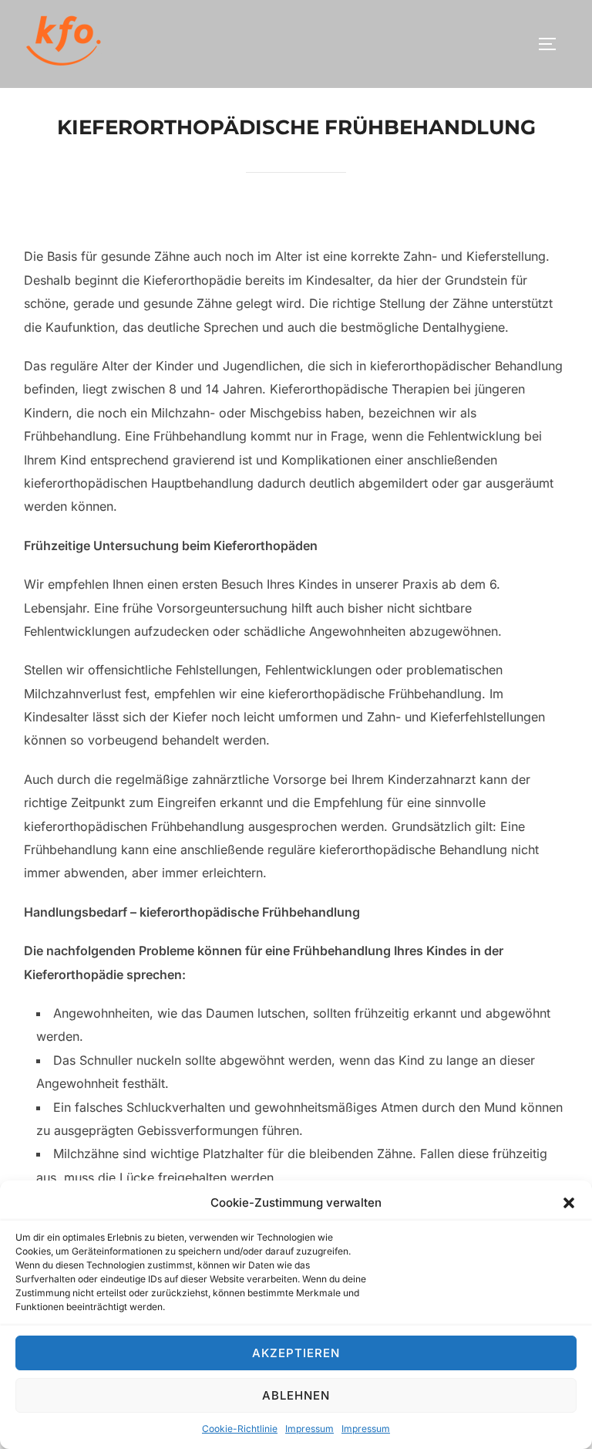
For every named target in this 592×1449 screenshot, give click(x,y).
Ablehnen (296, 1395)
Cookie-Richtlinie (240, 1428)
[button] (569, 1203)
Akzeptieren (296, 1353)
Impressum (309, 1428)
